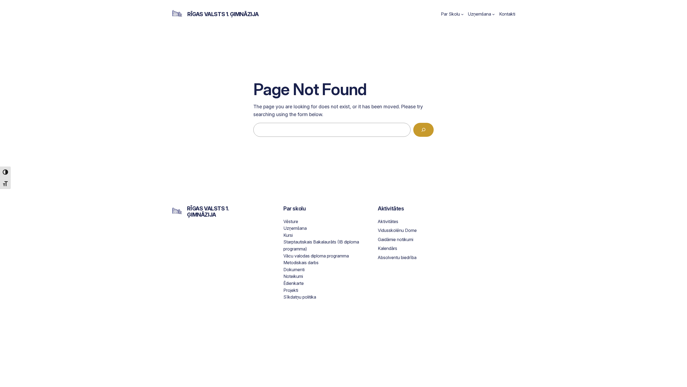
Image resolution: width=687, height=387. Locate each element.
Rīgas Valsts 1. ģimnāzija (223, 14)
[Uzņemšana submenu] (493, 14)
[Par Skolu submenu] (462, 14)
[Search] (423, 130)
